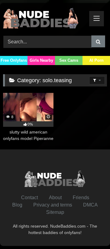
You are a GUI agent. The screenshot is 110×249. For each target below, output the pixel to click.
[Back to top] (91, 231)
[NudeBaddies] (45, 18)
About (55, 197)
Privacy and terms (52, 204)
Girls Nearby (41, 60)
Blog (17, 204)
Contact (29, 197)
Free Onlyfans (14, 60)
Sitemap (55, 212)
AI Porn (96, 60)
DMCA (90, 204)
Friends (81, 197)
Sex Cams (68, 60)
